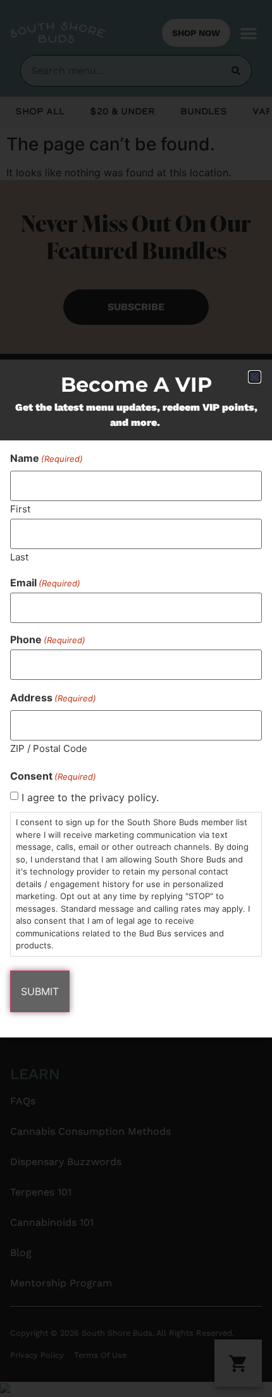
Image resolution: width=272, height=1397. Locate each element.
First (20, 508)
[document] (136, 698)
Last (19, 556)
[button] (254, 377)
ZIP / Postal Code (48, 747)
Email (45, 583)
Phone (47, 639)
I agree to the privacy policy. (90, 797)
